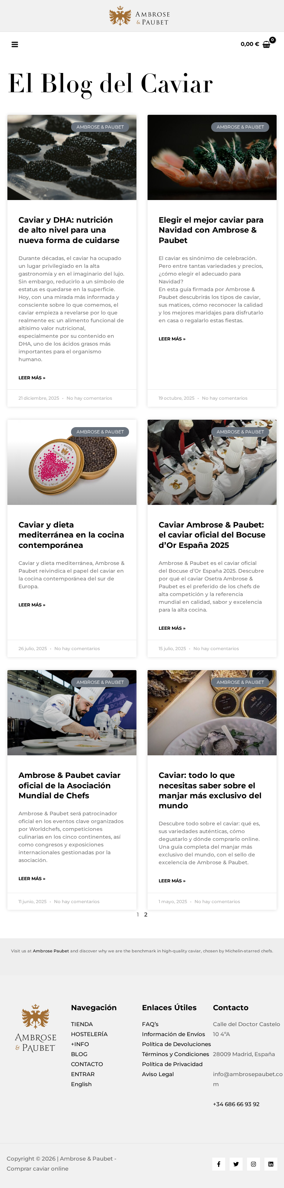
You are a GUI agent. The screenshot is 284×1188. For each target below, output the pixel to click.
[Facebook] (218, 1164)
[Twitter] (236, 1164)
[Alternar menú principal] (14, 44)
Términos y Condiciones (175, 1054)
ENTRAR (83, 1074)
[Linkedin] (270, 1164)
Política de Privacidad (172, 1064)
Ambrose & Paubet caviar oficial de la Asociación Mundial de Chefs (69, 785)
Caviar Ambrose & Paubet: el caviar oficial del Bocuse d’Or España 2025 (212, 535)
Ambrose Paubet (51, 951)
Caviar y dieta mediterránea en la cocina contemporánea (71, 535)
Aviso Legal (158, 1074)
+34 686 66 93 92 (236, 1104)
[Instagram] (253, 1164)
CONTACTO (87, 1064)
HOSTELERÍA (89, 1034)
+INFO (80, 1044)
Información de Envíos (173, 1034)
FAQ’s (150, 1024)
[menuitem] (106, 1084)
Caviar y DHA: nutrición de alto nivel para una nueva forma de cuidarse (68, 230)
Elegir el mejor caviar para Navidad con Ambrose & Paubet (211, 230)
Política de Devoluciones (176, 1044)
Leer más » (31, 377)
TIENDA (82, 1024)
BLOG (79, 1054)
